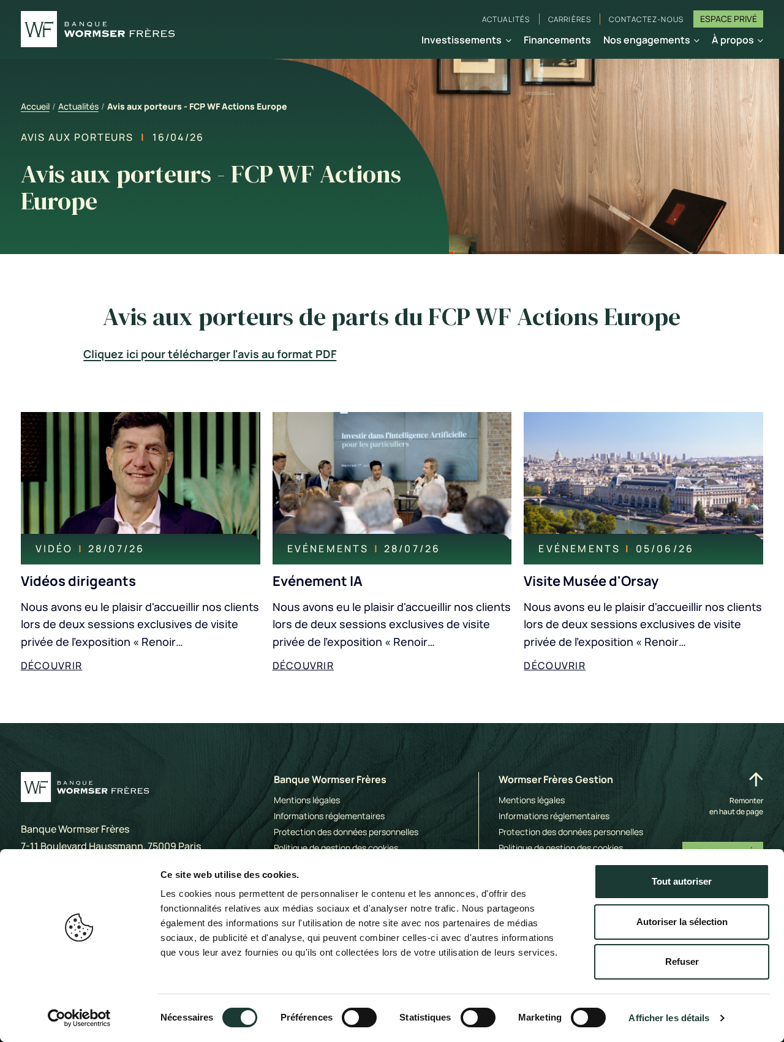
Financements (557, 40)
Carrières (570, 19)
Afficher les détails (668, 1018)
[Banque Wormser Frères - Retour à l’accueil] (98, 29)
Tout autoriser (682, 881)
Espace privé (728, 18)
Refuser (682, 961)
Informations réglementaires (329, 816)
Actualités (506, 19)
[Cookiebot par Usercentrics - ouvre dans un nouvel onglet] (79, 1018)
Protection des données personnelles (346, 832)
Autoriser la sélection (682, 921)
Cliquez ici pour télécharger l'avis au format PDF (209, 354)
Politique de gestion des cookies (336, 847)
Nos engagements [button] (646, 40)
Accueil (35, 106)
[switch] (359, 1017)
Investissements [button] (461, 40)
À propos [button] (733, 40)
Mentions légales (307, 800)
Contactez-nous (646, 19)
